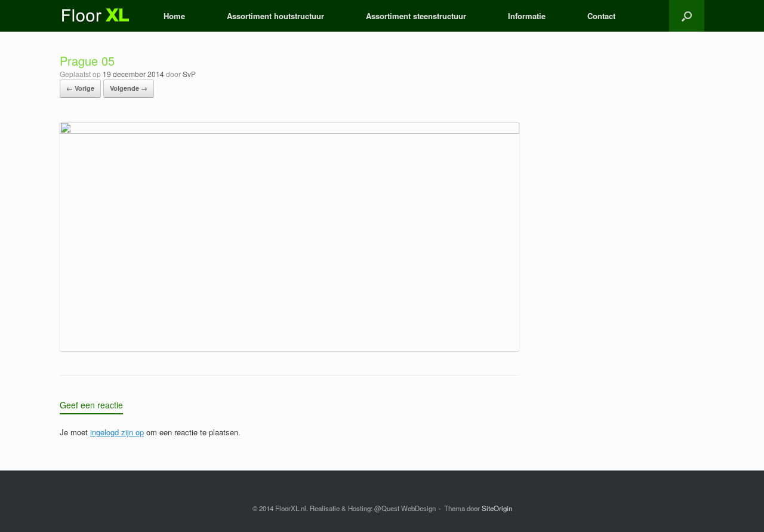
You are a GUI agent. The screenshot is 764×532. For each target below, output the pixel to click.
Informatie (527, 15)
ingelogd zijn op (117, 432)
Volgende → (128, 88)
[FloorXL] (97, 16)
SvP (189, 74)
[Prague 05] (289, 130)
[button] (686, 16)
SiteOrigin (497, 508)
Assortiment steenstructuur (416, 15)
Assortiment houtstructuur (275, 15)
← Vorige (80, 88)
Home (174, 15)
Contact (601, 15)
